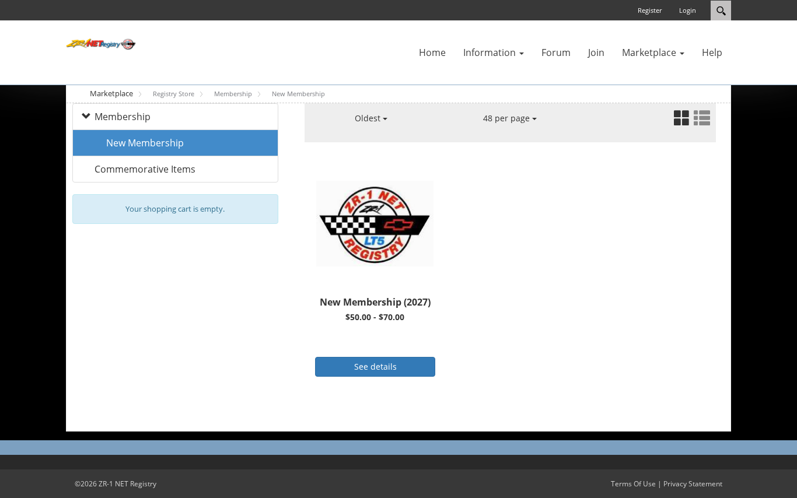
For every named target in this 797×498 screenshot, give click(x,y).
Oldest (369, 118)
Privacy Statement (692, 484)
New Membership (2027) (375, 302)
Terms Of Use (633, 484)
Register (650, 10)
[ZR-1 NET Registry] (101, 43)
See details (375, 366)
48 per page (507, 118)
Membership (123, 116)
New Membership (145, 142)
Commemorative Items (145, 169)
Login (687, 10)
